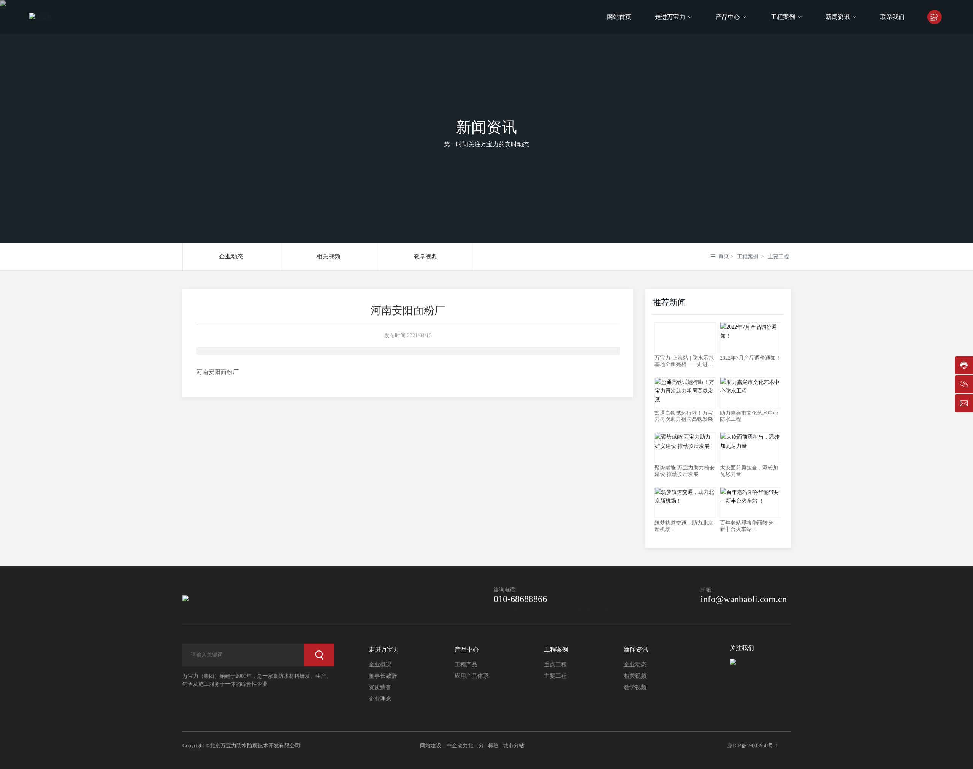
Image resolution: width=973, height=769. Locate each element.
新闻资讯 (486, 127)
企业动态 (231, 256)
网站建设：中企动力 (444, 745)
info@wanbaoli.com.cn (743, 599)
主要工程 (778, 257)
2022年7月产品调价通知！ (750, 358)
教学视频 (426, 256)
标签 (493, 745)
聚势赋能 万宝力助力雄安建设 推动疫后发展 (684, 471)
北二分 (476, 745)
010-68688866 (520, 599)
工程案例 (747, 257)
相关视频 (328, 256)
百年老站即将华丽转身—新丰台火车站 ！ (749, 526)
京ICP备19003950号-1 (752, 745)
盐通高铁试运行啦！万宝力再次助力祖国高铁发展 (683, 416)
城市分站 (513, 745)
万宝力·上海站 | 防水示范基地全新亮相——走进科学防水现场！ (684, 364)
